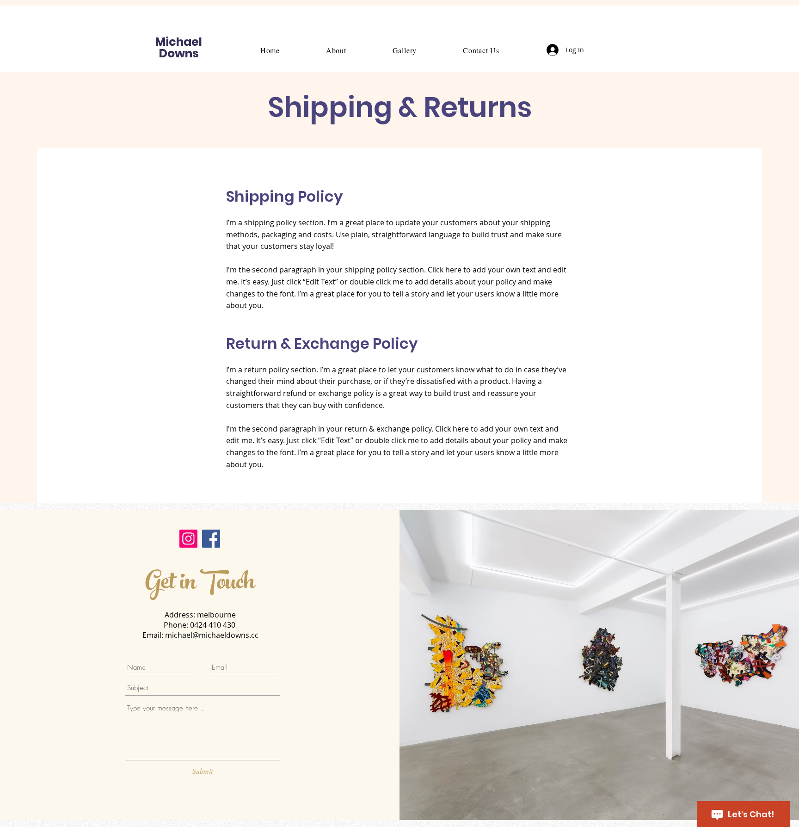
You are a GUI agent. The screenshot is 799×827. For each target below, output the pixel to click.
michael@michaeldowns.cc (211, 635)
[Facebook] (211, 539)
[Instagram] (188, 539)
